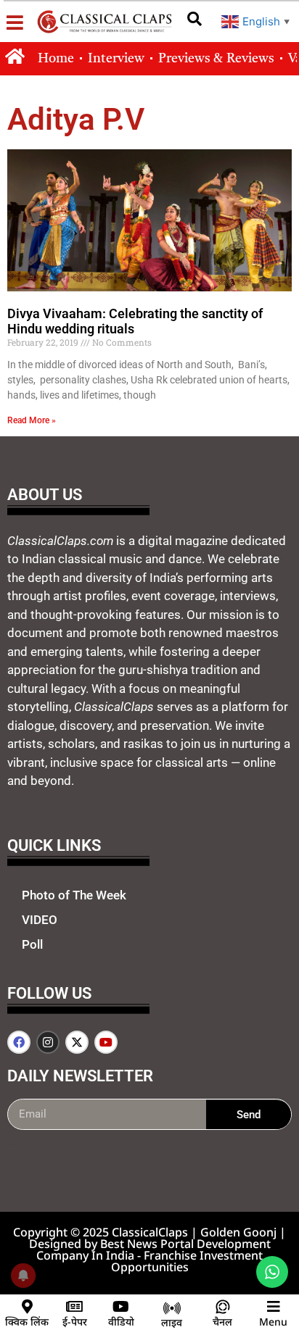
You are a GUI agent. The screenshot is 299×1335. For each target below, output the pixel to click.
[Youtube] (106, 1042)
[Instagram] (48, 1042)
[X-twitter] (77, 1042)
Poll (32, 944)
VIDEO (39, 919)
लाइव (171, 1322)
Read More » (31, 420)
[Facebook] (18, 1042)
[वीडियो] (121, 1306)
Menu (273, 1321)
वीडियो (121, 1321)
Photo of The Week (74, 895)
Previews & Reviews (216, 58)
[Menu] (273, 1306)
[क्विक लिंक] (27, 1306)
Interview (116, 58)
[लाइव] (172, 1308)
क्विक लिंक (27, 1321)
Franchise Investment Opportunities (187, 1261)
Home (56, 58)
